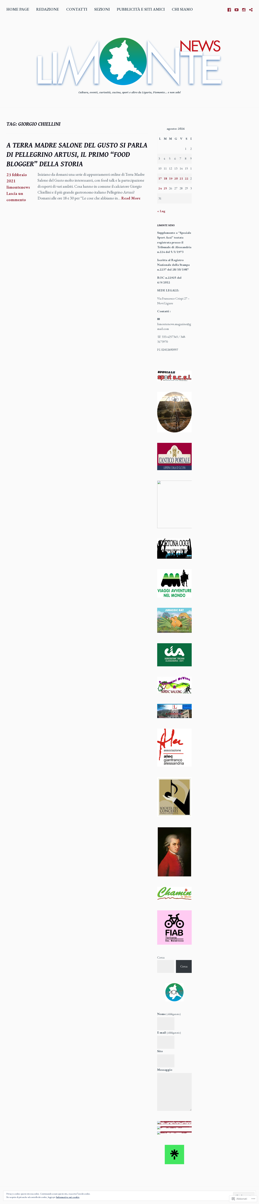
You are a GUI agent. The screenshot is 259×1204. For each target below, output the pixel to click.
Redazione (47, 9)
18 (165, 178)
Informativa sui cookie (67, 1197)
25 (165, 188)
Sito (160, 1051)
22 (186, 178)
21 (181, 178)
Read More (130, 198)
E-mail (169, 1032)
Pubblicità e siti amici (141, 9)
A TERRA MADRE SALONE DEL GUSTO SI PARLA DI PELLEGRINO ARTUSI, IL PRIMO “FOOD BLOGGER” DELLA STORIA (76, 154)
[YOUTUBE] (237, 9)
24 (160, 188)
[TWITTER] (251, 9)
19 (170, 178)
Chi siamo (182, 9)
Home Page (17, 9)
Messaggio (164, 1070)
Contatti (76, 9)
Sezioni (102, 9)
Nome (169, 1014)
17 (160, 178)
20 (176, 178)
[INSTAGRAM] (244, 9)
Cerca (161, 957)
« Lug (161, 211)
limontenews (18, 187)
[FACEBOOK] (229, 9)
